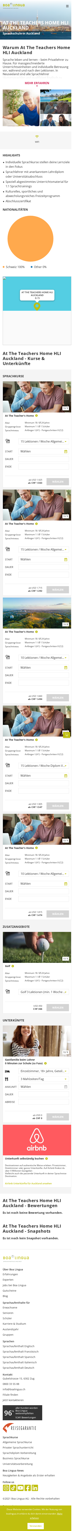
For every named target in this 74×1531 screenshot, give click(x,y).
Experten (8, 1279)
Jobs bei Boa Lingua (14, 1285)
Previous (7, 613)
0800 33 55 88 (11, 1384)
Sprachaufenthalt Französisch (21, 1351)
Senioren (8, 1313)
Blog (5, 1296)
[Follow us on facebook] (28, 1488)
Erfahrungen (10, 1274)
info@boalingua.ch (14, 1389)
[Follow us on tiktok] (13, 1488)
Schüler (7, 1318)
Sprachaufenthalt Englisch (18, 1346)
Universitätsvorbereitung (18, 1464)
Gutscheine (9, 1290)
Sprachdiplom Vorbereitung (19, 1453)
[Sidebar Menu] (64, 6)
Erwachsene (10, 1307)
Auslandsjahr (11, 1329)
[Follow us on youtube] (20, 1488)
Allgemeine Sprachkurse (17, 1442)
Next (66, 613)
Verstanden (36, 1525)
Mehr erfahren (37, 83)
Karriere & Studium (14, 1323)
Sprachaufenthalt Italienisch (20, 1362)
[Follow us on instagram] (6, 1488)
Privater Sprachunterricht (18, 1447)
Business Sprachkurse (16, 1458)
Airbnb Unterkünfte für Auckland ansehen (28, 1183)
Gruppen (8, 1334)
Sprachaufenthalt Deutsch (18, 1367)
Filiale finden (10, 1394)
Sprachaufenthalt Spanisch (19, 1357)
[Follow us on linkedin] (35, 1488)
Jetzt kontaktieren (13, 1400)
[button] (37, 306)
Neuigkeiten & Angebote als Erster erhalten (29, 1475)
